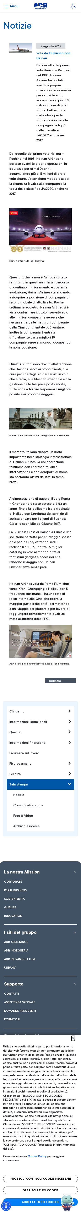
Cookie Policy (37, 1156)
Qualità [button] (15, 732)
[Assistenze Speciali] (73, 6)
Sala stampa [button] (18, 784)
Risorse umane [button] (20, 763)
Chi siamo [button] (17, 711)
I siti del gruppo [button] (20, 932)
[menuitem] (13, 882)
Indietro (55, 681)
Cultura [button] (15, 774)
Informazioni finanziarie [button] (27, 743)
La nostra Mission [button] (22, 872)
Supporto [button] (13, 984)
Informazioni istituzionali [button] (28, 722)
